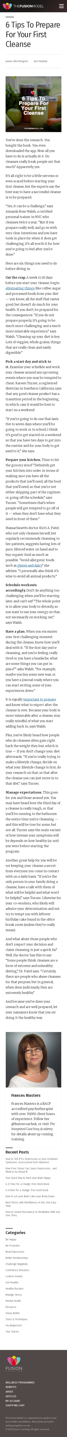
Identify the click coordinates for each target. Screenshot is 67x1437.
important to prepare (39, 699)
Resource (11, 1307)
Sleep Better (13, 1313)
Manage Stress (14, 1294)
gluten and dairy (29, 566)
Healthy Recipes (15, 1288)
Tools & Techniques (17, 1319)
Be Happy (11, 1239)
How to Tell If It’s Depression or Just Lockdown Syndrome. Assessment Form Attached (32, 1160)
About (9, 1391)
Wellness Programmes (20, 1382)
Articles (11, 1396)
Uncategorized (14, 1325)
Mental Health (13, 1301)
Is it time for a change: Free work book (27, 1190)
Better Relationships (17, 1258)
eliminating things (20, 288)
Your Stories (12, 1331)
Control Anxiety (14, 1276)
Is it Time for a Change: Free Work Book (27, 1184)
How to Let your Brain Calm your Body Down (30, 1196)
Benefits (11, 1387)
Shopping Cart (15, 1405)
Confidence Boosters (17, 1270)
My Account (13, 1401)
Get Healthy (40, 61)
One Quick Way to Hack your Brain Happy (28, 1178)
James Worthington (17, 61)
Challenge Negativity (17, 1264)
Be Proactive (13, 1245)
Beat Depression (15, 1251)
